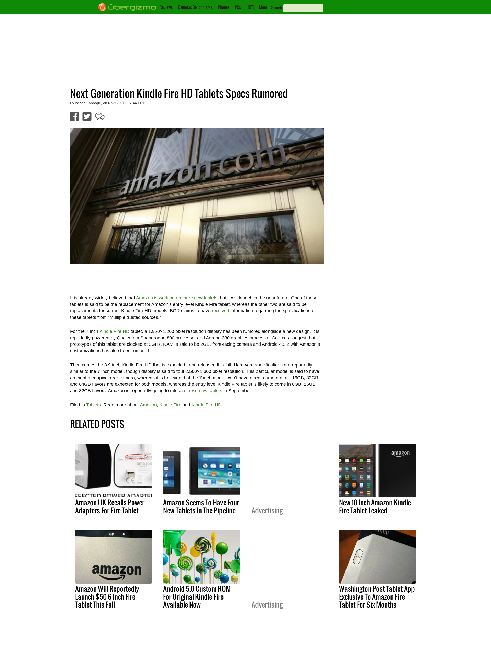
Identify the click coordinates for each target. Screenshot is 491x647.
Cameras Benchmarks (195, 7)
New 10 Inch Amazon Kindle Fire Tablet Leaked (375, 506)
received (220, 310)
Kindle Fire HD (114, 331)
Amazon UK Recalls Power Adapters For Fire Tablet (109, 506)
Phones (223, 7)
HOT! (250, 7)
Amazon (148, 404)
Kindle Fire (170, 404)
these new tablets (204, 390)
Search (276, 8)
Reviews (166, 7)
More (263, 7)
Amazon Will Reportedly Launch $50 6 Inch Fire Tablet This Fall (107, 597)
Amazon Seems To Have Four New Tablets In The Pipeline (201, 506)
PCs (238, 7)
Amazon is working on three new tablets (176, 297)
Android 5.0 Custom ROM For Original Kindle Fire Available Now (197, 597)
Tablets (93, 404)
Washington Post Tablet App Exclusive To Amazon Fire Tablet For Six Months (377, 597)
